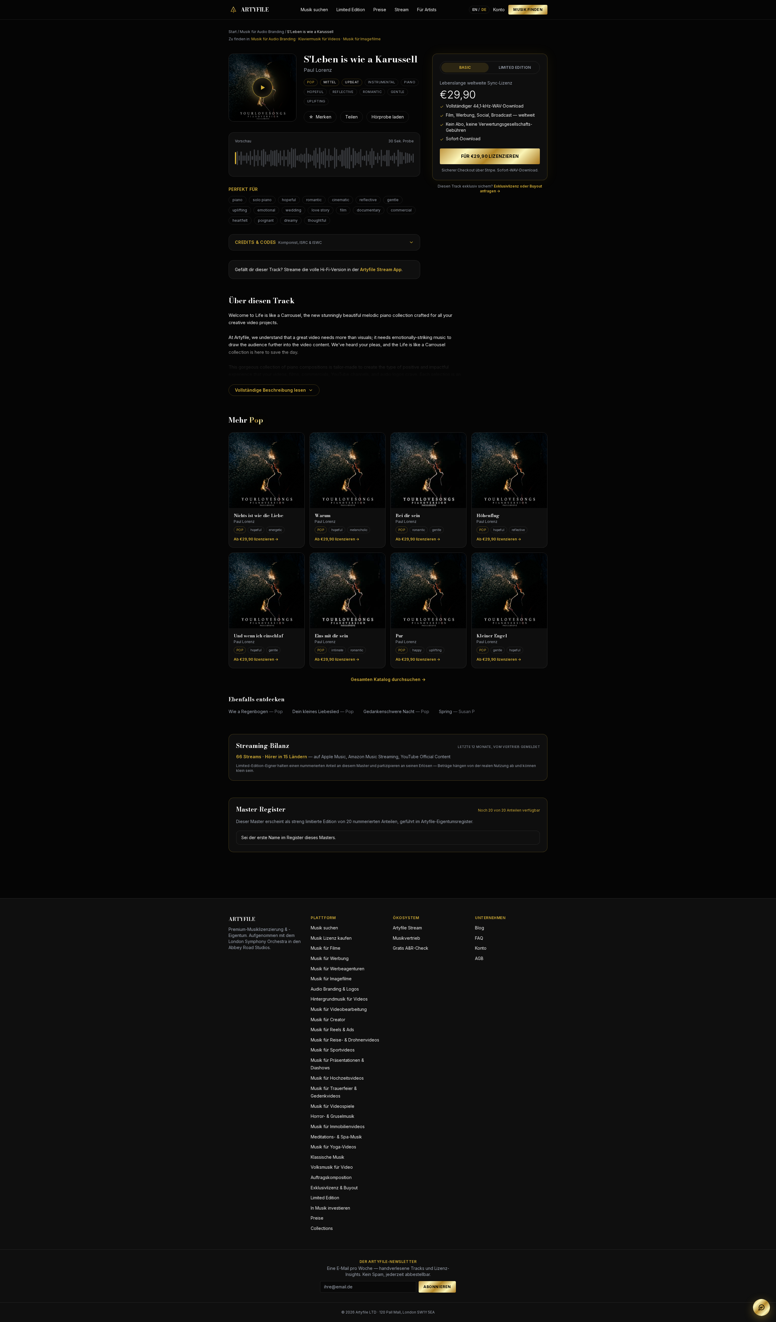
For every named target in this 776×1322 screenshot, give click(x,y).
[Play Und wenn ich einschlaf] (266, 590)
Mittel (329, 82)
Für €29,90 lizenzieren (490, 156)
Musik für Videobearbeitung (339, 1009)
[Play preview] (262, 87)
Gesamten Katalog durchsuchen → (388, 679)
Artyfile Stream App (381, 269)
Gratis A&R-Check (410, 948)
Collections (322, 1228)
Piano (409, 82)
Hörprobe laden (388, 116)
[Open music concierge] (761, 1307)
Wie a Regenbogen (256, 711)
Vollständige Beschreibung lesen (270, 390)
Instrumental (381, 82)
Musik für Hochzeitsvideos (337, 1078)
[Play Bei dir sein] (428, 470)
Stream (402, 9)
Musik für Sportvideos (333, 1049)
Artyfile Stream (407, 927)
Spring (457, 711)
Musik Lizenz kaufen (331, 938)
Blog (479, 927)
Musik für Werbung (330, 958)
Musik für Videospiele (332, 1106)
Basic (465, 67)
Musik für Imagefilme (362, 39)
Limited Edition (350, 9)
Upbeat (352, 82)
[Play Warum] (347, 470)
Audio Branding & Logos (335, 989)
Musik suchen (314, 9)
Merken (320, 116)
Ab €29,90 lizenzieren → (256, 539)
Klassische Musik (327, 1157)
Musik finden (528, 9)
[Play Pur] (428, 590)
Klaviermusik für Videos (319, 39)
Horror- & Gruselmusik (332, 1116)
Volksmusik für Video (332, 1167)
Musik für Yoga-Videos (333, 1146)
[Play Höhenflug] (509, 470)
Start (233, 31)
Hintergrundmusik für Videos (339, 998)
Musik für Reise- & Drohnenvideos (345, 1039)
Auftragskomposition (331, 1177)
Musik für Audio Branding (262, 31)
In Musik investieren (330, 1208)
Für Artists (426, 9)
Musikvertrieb (406, 938)
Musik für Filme (325, 948)
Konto (499, 9)
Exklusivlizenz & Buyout (334, 1187)
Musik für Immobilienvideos (338, 1126)
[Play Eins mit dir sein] (347, 590)
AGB (479, 958)
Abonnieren (437, 1286)
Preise (379, 9)
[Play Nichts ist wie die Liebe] (266, 470)
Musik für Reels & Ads (332, 1029)
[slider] (324, 158)
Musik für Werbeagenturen (337, 968)
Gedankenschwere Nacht (396, 711)
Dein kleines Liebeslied (323, 711)
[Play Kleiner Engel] (509, 590)
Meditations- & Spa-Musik (336, 1136)
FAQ (479, 938)
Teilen (351, 116)
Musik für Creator (328, 1019)
